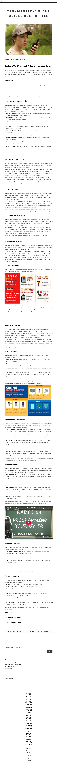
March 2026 (28, 701)
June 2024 (28, 734)
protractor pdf (8, 668)
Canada (28, 752)
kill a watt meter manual (10, 666)
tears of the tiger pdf (14, 631)
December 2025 (28, 706)
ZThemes (50, 769)
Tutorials (28, 760)
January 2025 (28, 723)
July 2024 (28, 733)
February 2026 (28, 702)
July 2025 (28, 714)
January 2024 (28, 742)
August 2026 (28, 693)
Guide (28, 754)
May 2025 (28, 717)
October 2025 (28, 709)
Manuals (7, 57)
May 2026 (28, 698)
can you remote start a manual (14, 617)
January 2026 (28, 704)
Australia (28, 750)
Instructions (28, 755)
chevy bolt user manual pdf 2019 (14, 619)
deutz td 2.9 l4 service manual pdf (39, 631)
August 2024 (29, 731)
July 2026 (28, 694)
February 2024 (28, 741)
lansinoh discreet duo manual (14, 622)
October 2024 (28, 728)
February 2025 (28, 722)
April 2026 (28, 699)
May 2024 (28, 736)
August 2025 (28, 712)
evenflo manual (9, 671)
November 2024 (28, 726)
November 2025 (28, 707)
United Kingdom (28, 762)
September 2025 (28, 710)
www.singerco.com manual (13, 614)
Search (7, 649)
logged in (12, 647)
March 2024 (28, 739)
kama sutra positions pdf (11, 662)
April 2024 (28, 738)
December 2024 (28, 725)
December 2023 (28, 744)
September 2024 (29, 730)
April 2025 (28, 718)
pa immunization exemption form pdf (13, 664)
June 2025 (28, 715)
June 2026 (28, 696)
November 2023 (28, 746)
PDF (28, 758)
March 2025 (28, 720)
